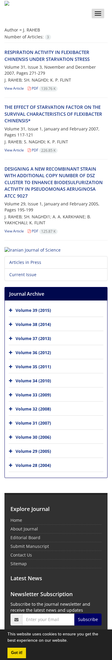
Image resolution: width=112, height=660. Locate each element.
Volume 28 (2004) (33, 465)
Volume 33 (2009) (33, 394)
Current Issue (22, 274)
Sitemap (18, 563)
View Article (14, 88)
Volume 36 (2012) (33, 352)
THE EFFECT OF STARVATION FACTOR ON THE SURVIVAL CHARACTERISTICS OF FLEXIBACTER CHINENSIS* (53, 114)
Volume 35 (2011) (33, 366)
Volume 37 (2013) (33, 338)
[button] (70, 641)
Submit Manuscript (29, 546)
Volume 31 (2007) (33, 423)
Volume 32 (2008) (33, 408)
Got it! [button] (16, 653)
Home (16, 520)
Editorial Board (25, 537)
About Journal (24, 529)
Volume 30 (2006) (33, 437)
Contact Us (21, 555)
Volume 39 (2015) (33, 310)
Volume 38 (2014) (33, 324)
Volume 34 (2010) (33, 380)
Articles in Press (25, 262)
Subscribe (88, 619)
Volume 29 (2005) (33, 451)
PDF (43, 88)
